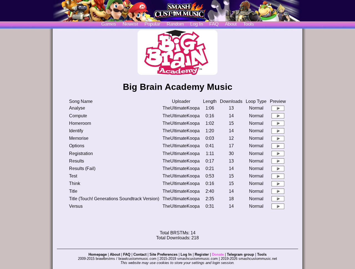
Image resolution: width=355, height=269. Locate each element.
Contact (139, 254)
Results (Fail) (82, 168)
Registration (81, 153)
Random (175, 24)
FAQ (214, 24)
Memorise (78, 138)
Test (73, 176)
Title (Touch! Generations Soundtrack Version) (114, 198)
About (231, 24)
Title (73, 191)
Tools (248, 24)
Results (76, 161)
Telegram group (240, 254)
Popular (152, 24)
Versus (76, 206)
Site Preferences (163, 254)
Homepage (97, 254)
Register (202, 254)
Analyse (77, 108)
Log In (186, 254)
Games (108, 24)
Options (76, 145)
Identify (76, 130)
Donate (218, 254)
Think (74, 183)
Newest (130, 24)
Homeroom (80, 123)
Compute (78, 115)
